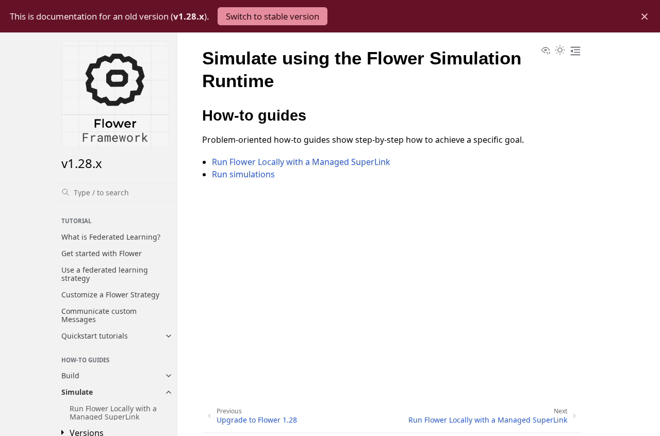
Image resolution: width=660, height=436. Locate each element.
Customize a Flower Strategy (110, 294)
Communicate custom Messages (99, 315)
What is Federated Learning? (110, 237)
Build (70, 375)
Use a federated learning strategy (104, 274)
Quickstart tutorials (94, 336)
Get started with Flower (101, 253)
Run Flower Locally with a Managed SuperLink (113, 413)
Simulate (77, 392)
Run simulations (243, 174)
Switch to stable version (272, 16)
